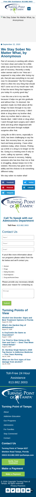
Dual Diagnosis (8, 274)
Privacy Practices (18, 486)
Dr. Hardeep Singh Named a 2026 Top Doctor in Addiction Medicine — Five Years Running (17, 352)
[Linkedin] (23, 490)
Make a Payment (12, 468)
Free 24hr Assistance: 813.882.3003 (18, 2)
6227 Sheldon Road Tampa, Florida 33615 (15, 451)
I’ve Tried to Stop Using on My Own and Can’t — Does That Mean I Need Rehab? (17, 342)
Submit (7, 303)
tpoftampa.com (27, 455)
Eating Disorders (9, 272)
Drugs (6, 269)
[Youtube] (28, 490)
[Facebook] (8, 490)
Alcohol (6, 266)
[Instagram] (18, 490)
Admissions (8, 425)
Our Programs (10, 421)
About (6, 412)
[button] (29, 8)
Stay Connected (10, 434)
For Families (9, 429)
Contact (7, 438)
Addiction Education (12, 416)
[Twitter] (13, 490)
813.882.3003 (23, 225)
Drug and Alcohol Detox (11, 277)
